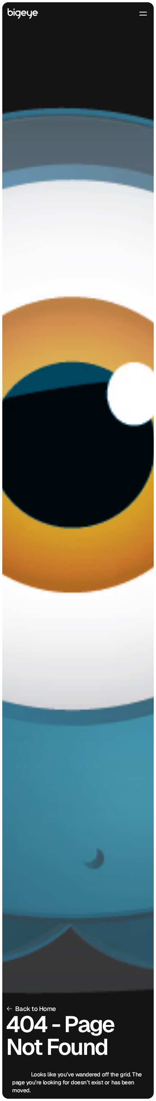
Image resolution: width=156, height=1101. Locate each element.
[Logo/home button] (23, 13)
